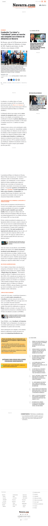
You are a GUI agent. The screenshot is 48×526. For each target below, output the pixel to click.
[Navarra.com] (24, 5)
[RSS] (27, 514)
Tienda (35, 507)
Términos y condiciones (36, 414)
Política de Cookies (37, 498)
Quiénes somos (37, 492)
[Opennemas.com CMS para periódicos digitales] (24, 517)
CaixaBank (10, 189)
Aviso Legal (36, 502)
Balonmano (25, 494)
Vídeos (24, 506)
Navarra (3, 494)
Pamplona (4, 503)
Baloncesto (15, 504)
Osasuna (14, 499)
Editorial (4, 506)
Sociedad (4, 501)
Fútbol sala (25, 496)
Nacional (24, 499)
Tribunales (4, 499)
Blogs (14, 496)
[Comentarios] (19, 79)
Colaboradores (15, 494)
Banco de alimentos (16, 82)
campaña (4, 82)
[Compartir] (9, 79)
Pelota (14, 506)
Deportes (14, 501)
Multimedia (24, 503)
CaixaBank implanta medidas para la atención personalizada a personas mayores (17, 242)
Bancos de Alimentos (18, 105)
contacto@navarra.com (7, 352)
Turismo (35, 505)
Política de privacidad (38, 500)
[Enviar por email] (16, 79)
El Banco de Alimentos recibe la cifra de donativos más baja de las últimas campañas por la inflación (17, 316)
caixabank (9, 82)
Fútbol (14, 503)
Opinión (3, 504)
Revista (23, 501)
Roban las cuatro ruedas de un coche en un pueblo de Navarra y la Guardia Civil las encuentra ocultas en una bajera (39, 344)
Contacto (36, 494)
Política (4, 496)
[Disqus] (33, 438)
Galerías (24, 505)
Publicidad (36, 496)
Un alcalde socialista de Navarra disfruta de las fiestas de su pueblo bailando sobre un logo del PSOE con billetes (37, 46)
